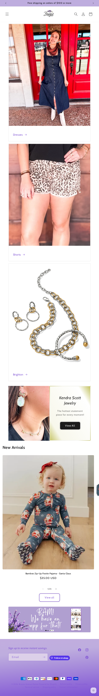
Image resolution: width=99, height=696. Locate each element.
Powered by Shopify (48, 684)
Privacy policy (82, 684)
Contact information (68, 687)
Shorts (17, 254)
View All (70, 425)
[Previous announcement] (6, 3)
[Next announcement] (93, 3)
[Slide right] (56, 589)
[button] (7, 14)
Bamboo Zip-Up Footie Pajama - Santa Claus (48, 573)
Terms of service (32, 687)
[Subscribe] (44, 657)
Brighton (18, 374)
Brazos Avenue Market (29, 684)
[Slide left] (43, 589)
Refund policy (66, 684)
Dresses (18, 134)
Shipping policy (49, 687)
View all (49, 597)
